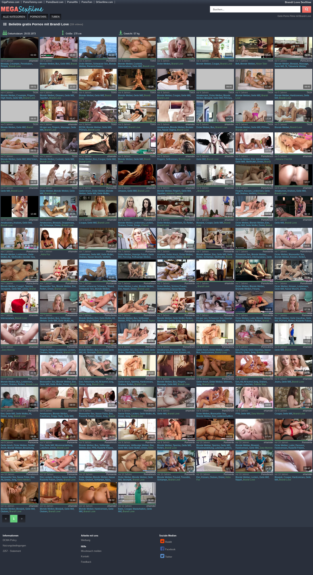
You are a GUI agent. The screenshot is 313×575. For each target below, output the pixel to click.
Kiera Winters (24, 479)
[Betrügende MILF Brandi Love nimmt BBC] (97, 206)
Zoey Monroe (8, 350)
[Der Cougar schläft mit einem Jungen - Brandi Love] (215, 47)
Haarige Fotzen (139, 254)
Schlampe (48, 225)
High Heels (6, 98)
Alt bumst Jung (106, 381)
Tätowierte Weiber (297, 66)
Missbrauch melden (91, 551)
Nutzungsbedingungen (14, 545)
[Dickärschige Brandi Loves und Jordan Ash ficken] (215, 365)
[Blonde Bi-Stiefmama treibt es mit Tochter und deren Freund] (176, 302)
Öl (286, 66)
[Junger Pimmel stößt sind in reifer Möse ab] (97, 333)
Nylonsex (240, 320)
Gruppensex (68, 222)
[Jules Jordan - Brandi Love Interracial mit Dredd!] (19, 302)
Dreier (260, 161)
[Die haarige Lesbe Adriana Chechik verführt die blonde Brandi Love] (176, 174)
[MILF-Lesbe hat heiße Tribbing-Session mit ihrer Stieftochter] (293, 206)
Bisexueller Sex (296, 254)
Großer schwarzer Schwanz (92, 286)
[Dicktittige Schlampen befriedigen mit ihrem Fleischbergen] (137, 238)
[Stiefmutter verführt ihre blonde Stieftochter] (97, 238)
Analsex (291, 191)
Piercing (127, 257)
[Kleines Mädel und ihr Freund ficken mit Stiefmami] (254, 333)
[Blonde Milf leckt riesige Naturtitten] (254, 461)
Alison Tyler (261, 63)
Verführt (252, 193)
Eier (253, 159)
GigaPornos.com (10, 2)
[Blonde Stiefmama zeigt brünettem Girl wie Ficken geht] (176, 333)
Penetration (26, 63)
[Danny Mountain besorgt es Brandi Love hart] (293, 429)
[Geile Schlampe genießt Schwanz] (97, 461)
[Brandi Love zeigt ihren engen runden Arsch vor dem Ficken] (97, 492)
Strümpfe (91, 352)
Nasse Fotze (101, 413)
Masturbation (139, 509)
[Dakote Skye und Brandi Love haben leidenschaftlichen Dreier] (215, 397)
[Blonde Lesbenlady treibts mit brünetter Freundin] (254, 270)
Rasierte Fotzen (303, 320)
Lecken (149, 222)
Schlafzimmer (163, 289)
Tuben (55, 16)
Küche (52, 350)
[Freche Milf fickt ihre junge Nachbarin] (19, 174)
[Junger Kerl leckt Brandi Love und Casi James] (137, 397)
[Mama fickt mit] (254, 365)
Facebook (170, 549)
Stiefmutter (251, 161)
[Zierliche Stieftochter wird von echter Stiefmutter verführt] (176, 143)
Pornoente (111, 188)
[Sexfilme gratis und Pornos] (21, 8)
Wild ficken (32, 159)
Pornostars (38, 16)
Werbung (85, 540)
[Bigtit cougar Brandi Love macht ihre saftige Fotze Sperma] (137, 492)
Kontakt (85, 556)
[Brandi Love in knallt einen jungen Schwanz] (176, 47)
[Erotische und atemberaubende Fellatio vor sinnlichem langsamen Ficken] (137, 174)
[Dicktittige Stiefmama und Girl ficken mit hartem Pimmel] (293, 238)
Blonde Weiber (47, 63)
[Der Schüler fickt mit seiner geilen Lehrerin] (19, 270)
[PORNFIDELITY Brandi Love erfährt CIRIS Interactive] (176, 397)
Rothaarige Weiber (141, 257)
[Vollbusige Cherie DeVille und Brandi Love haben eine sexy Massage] (176, 365)
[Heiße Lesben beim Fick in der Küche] (58, 333)
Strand (110, 286)
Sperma (29, 286)
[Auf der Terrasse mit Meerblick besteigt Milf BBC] (97, 47)
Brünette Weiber (243, 289)
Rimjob (4, 66)
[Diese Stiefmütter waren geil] (215, 206)
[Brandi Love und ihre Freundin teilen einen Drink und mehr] (176, 461)
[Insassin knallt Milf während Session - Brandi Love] (19, 79)
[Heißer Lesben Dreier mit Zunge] (137, 206)
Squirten (44, 98)
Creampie (15, 63)
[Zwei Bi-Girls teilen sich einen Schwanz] (58, 270)
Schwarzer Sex (100, 63)
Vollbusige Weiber (140, 445)
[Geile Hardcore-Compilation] (137, 365)
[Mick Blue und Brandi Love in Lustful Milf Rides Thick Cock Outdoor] (97, 111)
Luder (135, 286)
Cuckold (138, 63)
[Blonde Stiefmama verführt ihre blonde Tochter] (254, 174)
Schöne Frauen (179, 286)
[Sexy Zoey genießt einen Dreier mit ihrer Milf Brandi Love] (254, 429)
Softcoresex (172, 159)
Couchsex (45, 416)
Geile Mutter (103, 193)
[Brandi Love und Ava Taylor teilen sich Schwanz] (58, 429)
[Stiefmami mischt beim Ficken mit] (254, 206)
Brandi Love (15, 66)
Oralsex (244, 193)
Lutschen (248, 384)
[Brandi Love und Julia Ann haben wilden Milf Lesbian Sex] (19, 143)
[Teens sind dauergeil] (58, 206)
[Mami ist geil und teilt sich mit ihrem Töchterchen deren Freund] (58, 365)
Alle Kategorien (14, 16)
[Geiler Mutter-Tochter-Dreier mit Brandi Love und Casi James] (19, 397)
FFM (128, 320)
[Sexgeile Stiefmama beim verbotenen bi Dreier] (137, 333)
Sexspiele (6, 289)
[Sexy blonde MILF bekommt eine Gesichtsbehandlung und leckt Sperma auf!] (58, 492)
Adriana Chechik (284, 159)
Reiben (21, 384)
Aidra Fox (45, 254)
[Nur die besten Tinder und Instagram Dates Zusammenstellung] (19, 206)
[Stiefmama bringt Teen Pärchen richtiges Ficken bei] (215, 238)
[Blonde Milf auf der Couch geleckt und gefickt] (58, 397)
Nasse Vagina (169, 130)
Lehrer (25, 289)
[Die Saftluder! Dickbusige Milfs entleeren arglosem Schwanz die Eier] (137, 302)
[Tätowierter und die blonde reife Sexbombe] (293, 47)
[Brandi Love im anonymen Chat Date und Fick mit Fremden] (97, 79)
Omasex (59, 95)
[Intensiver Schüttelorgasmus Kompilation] (293, 143)
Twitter (168, 556)
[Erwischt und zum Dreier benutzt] (254, 143)
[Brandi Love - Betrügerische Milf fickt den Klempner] (293, 333)
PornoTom (87, 2)
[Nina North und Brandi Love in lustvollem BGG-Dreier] (176, 111)
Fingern (31, 95)
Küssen (248, 191)
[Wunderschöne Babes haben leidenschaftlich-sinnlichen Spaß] (176, 270)
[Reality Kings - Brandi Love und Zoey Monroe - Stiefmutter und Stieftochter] (19, 333)
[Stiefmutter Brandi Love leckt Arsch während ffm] (254, 397)
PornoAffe (72, 2)
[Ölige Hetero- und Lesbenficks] (176, 206)
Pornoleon (111, 61)
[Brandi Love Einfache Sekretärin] (215, 270)
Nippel (126, 289)
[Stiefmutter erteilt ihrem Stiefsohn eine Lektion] (215, 174)
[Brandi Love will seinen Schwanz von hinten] (19, 429)
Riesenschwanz (95, 66)
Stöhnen (228, 381)
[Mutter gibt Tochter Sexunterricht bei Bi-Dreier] (137, 270)
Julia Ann (5, 161)
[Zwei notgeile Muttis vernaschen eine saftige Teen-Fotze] (293, 270)
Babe (120, 509)
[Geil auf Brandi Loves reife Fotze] (19, 461)
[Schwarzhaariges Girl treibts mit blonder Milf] (215, 302)
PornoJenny (306, 61)
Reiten (190, 222)
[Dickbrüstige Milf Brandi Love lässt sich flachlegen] (137, 461)
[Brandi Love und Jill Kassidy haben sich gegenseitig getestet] (58, 111)
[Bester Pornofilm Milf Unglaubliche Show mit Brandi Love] (58, 143)
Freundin (185, 477)
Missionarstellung (63, 445)
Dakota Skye (260, 384)
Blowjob (5, 63)
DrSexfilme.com (104, 2)
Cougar (215, 63)
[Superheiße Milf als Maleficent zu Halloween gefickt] (215, 143)
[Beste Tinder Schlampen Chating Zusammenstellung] (293, 174)
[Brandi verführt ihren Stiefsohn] (58, 238)
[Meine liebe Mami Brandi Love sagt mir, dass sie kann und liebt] (293, 111)
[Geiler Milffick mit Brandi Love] (176, 429)
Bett (237, 63)
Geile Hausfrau (297, 318)
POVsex (228, 98)
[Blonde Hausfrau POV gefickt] (293, 302)
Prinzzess (262, 193)
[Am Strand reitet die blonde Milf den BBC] (97, 270)
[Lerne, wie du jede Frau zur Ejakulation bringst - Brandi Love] (58, 79)
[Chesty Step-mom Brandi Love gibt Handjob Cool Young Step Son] (137, 143)
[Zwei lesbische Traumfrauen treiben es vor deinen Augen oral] (19, 365)
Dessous (299, 445)
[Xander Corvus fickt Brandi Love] (58, 461)
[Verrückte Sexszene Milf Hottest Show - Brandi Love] (137, 79)
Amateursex (202, 95)
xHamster (33, 61)
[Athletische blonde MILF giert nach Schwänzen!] (19, 492)
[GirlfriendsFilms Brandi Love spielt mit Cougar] (293, 397)
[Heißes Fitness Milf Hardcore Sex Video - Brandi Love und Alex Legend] (293, 79)
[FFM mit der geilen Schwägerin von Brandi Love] (97, 429)
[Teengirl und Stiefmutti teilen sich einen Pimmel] (97, 302)
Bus (57, 63)
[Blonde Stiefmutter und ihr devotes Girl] (19, 238)
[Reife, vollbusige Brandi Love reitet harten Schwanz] (215, 111)
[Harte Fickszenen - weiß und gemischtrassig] (176, 238)
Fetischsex (89, 381)
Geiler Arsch (85, 191)
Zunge (137, 225)
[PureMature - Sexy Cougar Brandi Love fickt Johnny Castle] (293, 461)
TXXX (75, 61)
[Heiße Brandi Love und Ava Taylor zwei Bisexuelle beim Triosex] (97, 397)
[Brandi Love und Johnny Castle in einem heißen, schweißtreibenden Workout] (254, 111)
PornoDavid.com (54, 2)
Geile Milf (65, 63)
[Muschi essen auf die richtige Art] (19, 47)
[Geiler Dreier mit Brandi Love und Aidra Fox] (215, 461)
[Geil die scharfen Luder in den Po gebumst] (215, 333)
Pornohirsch (267, 156)
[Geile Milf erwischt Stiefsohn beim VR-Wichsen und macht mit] (58, 302)
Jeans (278, 381)
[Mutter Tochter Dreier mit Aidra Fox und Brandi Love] (137, 429)
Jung (178, 320)
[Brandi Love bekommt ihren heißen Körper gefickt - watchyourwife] (137, 111)
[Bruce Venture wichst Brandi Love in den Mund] (215, 429)
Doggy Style (57, 416)
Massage (303, 63)
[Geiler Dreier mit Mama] (97, 365)
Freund (255, 289)
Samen (239, 384)
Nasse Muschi (95, 257)
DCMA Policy (10, 540)
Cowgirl (20, 286)
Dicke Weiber (85, 63)
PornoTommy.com (32, 2)
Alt (41, 225)
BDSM (82, 127)
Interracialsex (124, 66)
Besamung (28, 448)
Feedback (86, 562)
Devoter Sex (29, 257)
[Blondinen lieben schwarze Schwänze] (254, 238)
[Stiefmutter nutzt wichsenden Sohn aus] (97, 174)
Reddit (168, 542)
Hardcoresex (296, 95)
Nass (107, 479)
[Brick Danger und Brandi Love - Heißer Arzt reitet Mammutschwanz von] (19, 111)
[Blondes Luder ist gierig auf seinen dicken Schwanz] (254, 302)
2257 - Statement (12, 551)
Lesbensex (258, 191)
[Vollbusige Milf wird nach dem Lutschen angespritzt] (97, 143)
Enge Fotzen (93, 320)
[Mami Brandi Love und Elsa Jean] (293, 365)
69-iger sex (45, 127)
